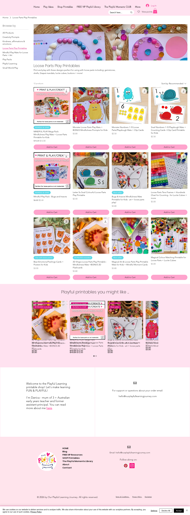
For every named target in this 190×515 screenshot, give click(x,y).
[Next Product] (154, 321)
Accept (179, 510)
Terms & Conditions (123, 497)
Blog (64, 451)
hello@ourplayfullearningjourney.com (138, 396)
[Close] (186, 510)
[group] (95, 329)
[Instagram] (132, 465)
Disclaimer (148, 497)
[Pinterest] (125, 465)
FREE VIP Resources (72, 454)
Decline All (166, 510)
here (49, 408)
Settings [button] (154, 510)
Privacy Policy (137, 497)
